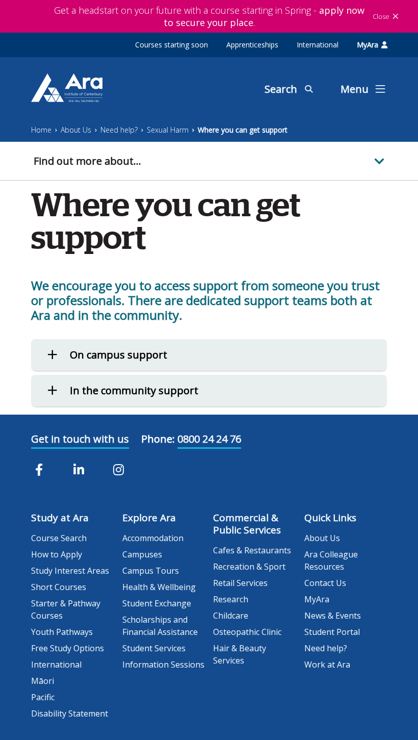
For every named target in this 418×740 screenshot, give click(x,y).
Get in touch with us (80, 439)
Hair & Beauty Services (239, 654)
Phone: (158, 439)
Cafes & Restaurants (252, 550)
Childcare (230, 615)
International (317, 44)
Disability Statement (69, 713)
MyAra (367, 44)
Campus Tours (150, 570)
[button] (209, 160)
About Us (76, 130)
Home (41, 130)
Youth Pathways (62, 631)
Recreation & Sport (249, 566)
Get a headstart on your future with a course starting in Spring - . (209, 16)
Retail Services (240, 583)
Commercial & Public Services (247, 524)
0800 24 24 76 (209, 439)
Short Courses (58, 587)
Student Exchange (156, 603)
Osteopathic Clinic (247, 631)
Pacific (43, 697)
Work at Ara (327, 664)
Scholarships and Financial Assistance (160, 625)
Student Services (154, 648)
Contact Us (325, 583)
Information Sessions (163, 664)
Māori (42, 680)
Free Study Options (67, 648)
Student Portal (332, 631)
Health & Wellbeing (159, 587)
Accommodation (153, 538)
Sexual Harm (168, 130)
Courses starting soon (171, 44)
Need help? (119, 130)
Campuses (142, 554)
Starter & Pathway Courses (65, 609)
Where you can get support (243, 130)
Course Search (59, 538)
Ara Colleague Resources (331, 560)
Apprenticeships (252, 44)
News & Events (332, 615)
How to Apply (56, 554)
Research (230, 599)
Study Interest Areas (70, 570)
